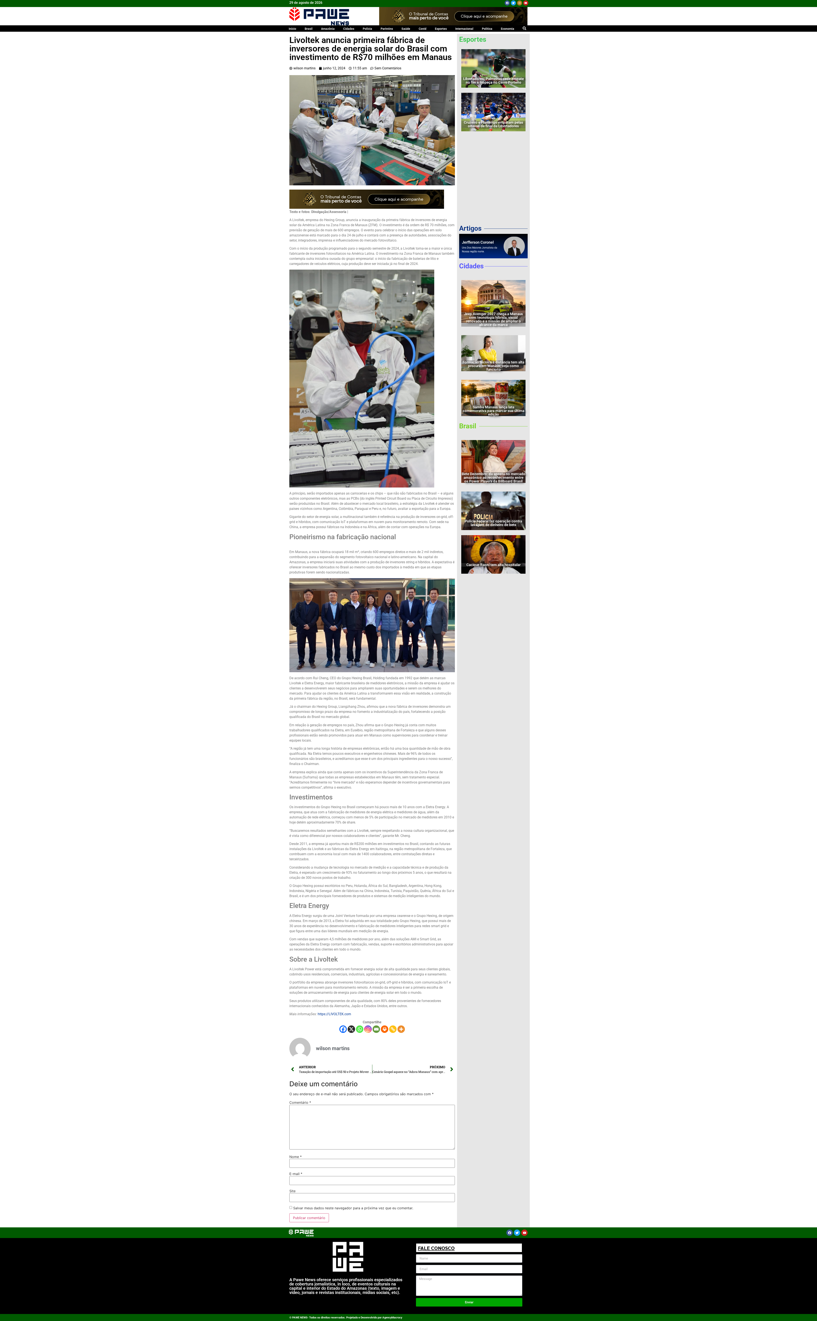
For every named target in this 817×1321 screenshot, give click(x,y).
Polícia (367, 28)
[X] (351, 1029)
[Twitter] (513, 3)
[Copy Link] (393, 1029)
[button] (524, 28)
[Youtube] (525, 3)
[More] (401, 1029)
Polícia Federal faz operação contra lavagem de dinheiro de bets (493, 523)
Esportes (441, 28)
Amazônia (328, 28)
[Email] (376, 1029)
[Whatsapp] (359, 1029)
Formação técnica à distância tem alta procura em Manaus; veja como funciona (493, 366)
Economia (507, 28)
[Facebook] (507, 3)
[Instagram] (519, 3)
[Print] (384, 1029)
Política (487, 28)
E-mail (295, 1173)
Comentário (300, 1102)
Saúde (405, 28)
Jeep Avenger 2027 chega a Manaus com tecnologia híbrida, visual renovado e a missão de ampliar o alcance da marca (493, 319)
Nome (295, 1156)
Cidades (348, 28)
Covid (422, 28)
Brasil (309, 28)
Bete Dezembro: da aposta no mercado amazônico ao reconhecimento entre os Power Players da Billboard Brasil (493, 477)
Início (292, 28)
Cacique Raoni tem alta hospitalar (493, 565)
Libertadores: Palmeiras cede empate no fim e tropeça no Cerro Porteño (493, 80)
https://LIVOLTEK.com (334, 1014)
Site (292, 1191)
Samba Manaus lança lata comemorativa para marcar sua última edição (493, 410)
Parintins (387, 28)
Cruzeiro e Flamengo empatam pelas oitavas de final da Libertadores (493, 124)
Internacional (464, 28)
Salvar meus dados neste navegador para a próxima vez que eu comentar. (353, 1208)
